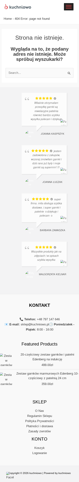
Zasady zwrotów (39, 431)
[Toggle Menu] (69, 6)
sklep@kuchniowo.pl (35, 324)
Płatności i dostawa (39, 426)
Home (8, 18)
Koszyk (39, 448)
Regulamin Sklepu (39, 416)
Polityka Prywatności (39, 421)
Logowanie (39, 453)
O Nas (39, 411)
